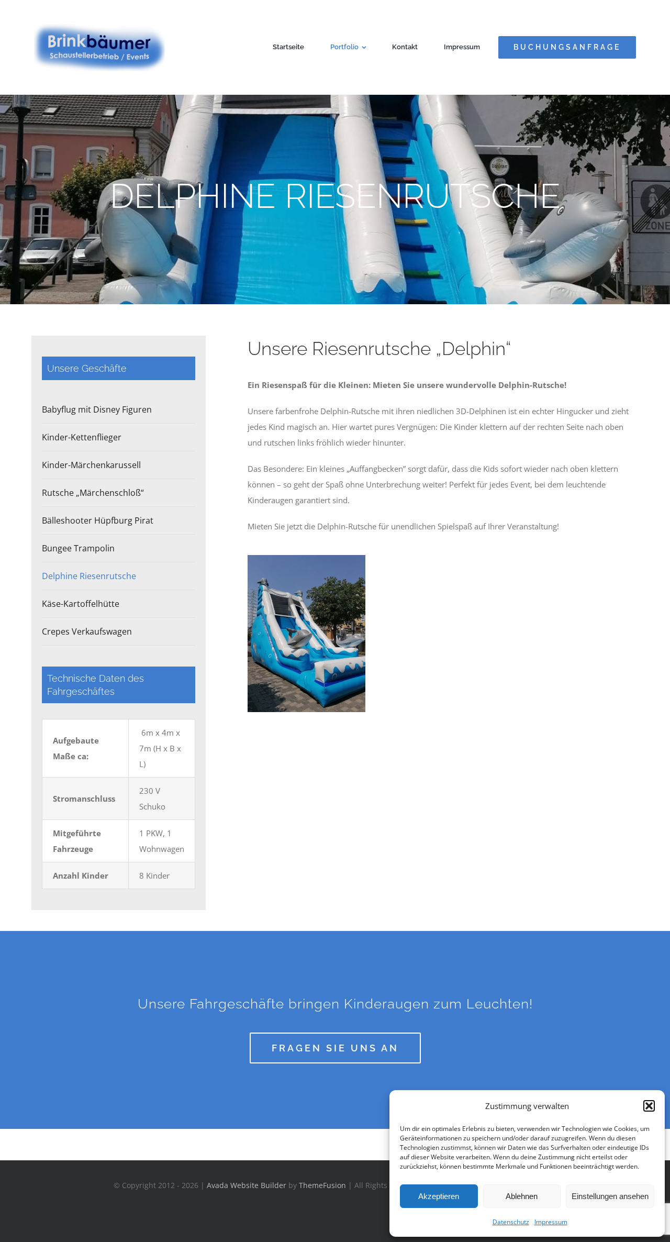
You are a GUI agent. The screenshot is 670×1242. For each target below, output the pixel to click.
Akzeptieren (438, 1196)
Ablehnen (522, 1196)
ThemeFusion (322, 1185)
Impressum (550, 1221)
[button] (649, 1106)
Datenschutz (511, 1221)
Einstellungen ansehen (610, 1196)
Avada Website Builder (246, 1185)
